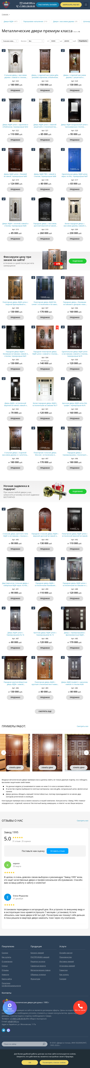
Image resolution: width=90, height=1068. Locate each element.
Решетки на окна (38, 961)
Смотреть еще (45, 711)
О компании (7, 961)
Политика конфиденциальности (11, 984)
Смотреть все (82, 726)
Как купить (6, 957)
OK (30, 1062)
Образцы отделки (38, 974)
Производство (65, 957)
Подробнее (78, 261)
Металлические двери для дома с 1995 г (31, 1002)
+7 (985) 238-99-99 (27, 6)
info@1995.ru (29, 3)
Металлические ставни (41, 970)
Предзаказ (15, 90)
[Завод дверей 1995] (6, 4)
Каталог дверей (37, 953)
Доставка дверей (66, 961)
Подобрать (83, 41)
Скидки (5, 953)
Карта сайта (7, 979)
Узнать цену (15, 767)
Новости (5, 974)
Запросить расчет (71, 5)
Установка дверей (67, 966)
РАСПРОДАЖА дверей (40, 957)
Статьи (5, 966)
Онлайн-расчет (66, 953)
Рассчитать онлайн (47, 5)
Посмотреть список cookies (54, 1062)
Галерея (62, 979)
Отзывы (5, 970)
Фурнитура (35, 979)
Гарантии (63, 970)
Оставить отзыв (57, 851)
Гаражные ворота (38, 966)
